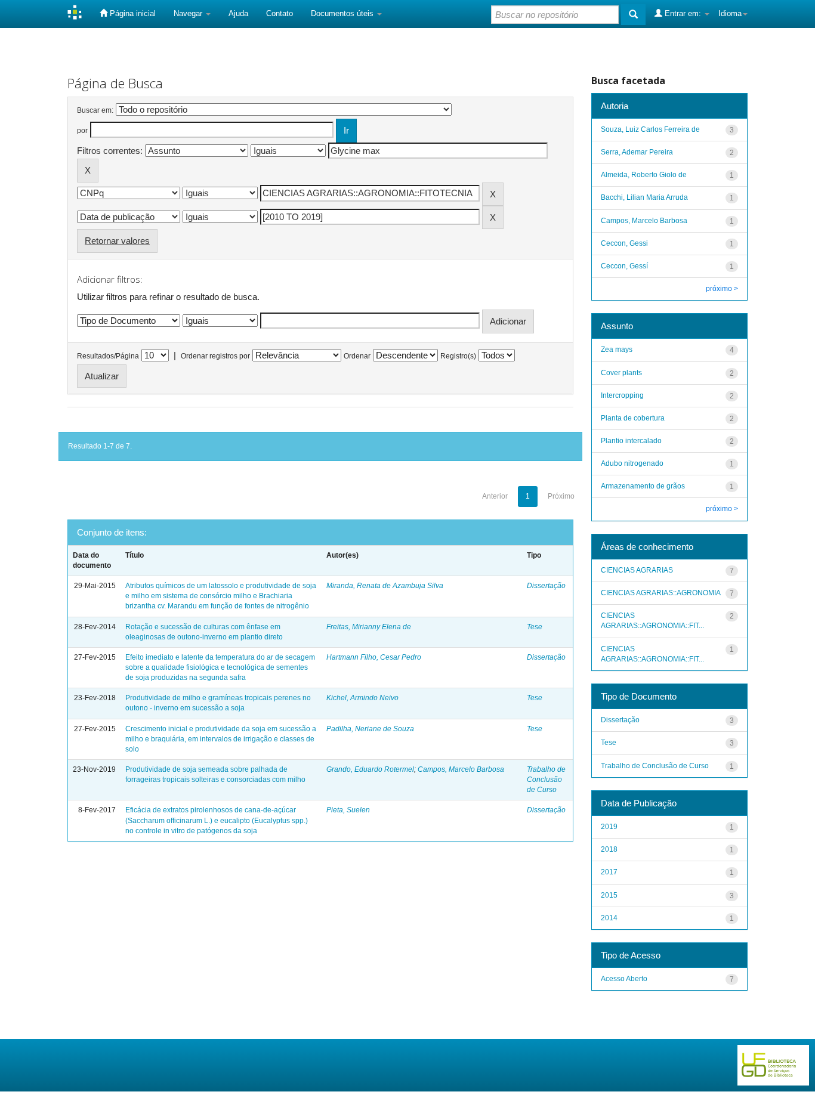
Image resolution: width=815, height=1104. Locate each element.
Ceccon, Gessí (624, 266)
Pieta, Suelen (348, 810)
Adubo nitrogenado (632, 463)
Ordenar (357, 356)
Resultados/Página (108, 356)
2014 (609, 918)
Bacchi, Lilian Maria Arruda (644, 197)
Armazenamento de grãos (643, 486)
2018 (609, 849)
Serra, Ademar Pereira (637, 152)
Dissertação (546, 586)
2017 (609, 872)
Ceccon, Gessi (624, 243)
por (82, 130)
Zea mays (616, 349)
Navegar (189, 13)
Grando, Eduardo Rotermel (370, 769)
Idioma (730, 13)
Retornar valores (117, 241)
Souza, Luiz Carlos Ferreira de (650, 129)
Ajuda (238, 13)
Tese (534, 627)
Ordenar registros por (215, 356)
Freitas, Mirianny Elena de (368, 627)
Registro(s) (458, 356)
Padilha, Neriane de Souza (370, 729)
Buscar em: (95, 110)
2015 (609, 895)
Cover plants (621, 373)
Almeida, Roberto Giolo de (644, 175)
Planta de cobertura (633, 418)
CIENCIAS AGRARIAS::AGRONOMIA (661, 593)
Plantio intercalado (631, 441)
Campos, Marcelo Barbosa (461, 769)
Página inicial (131, 13)
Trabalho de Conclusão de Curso (546, 779)
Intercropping (622, 395)
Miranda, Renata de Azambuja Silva (384, 586)
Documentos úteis (343, 13)
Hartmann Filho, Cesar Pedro (373, 657)
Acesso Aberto (624, 979)
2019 (609, 826)
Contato (279, 13)
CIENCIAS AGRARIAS (637, 570)
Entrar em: (682, 13)
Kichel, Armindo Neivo (362, 698)
